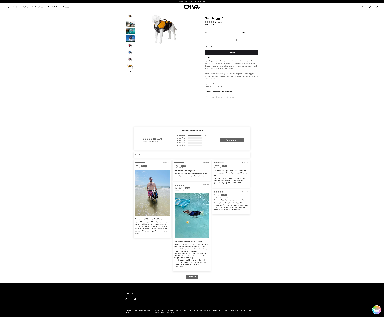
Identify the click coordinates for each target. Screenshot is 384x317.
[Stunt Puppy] (192, 7)
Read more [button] (180, 267)
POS (139, 310)
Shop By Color (53, 7)
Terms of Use (169, 310)
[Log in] (370, 7)
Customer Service (181, 310)
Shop (7, 7)
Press (249, 310)
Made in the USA (160, 312)
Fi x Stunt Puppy (38, 7)
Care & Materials (229, 97)
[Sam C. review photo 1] (152, 193)
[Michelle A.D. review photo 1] (191, 216)
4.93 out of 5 (157, 139)
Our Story (225, 310)
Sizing (206, 97)
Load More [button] (192, 277)
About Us (65, 7)
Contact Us (170, 312)
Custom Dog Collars (20, 7)
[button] (363, 7)
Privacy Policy (159, 310)
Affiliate (243, 310)
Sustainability (234, 310)
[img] (140, 163)
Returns (196, 310)
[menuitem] (130, 17)
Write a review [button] (231, 140)
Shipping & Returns (216, 97)
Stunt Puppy (134, 310)
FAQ (189, 310)
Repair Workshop (205, 310)
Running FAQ (216, 310)
